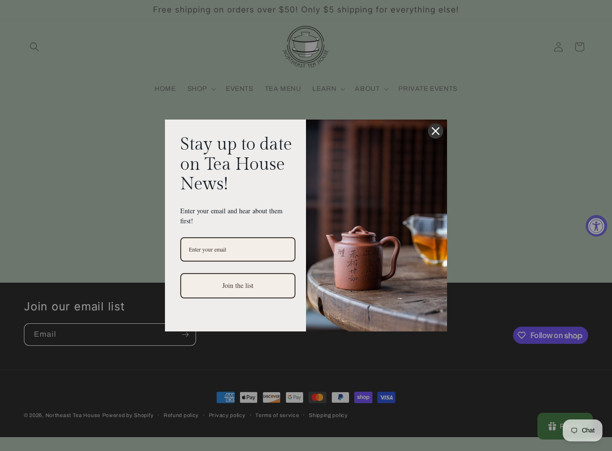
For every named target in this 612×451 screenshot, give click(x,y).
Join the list (237, 285)
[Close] (435, 131)
